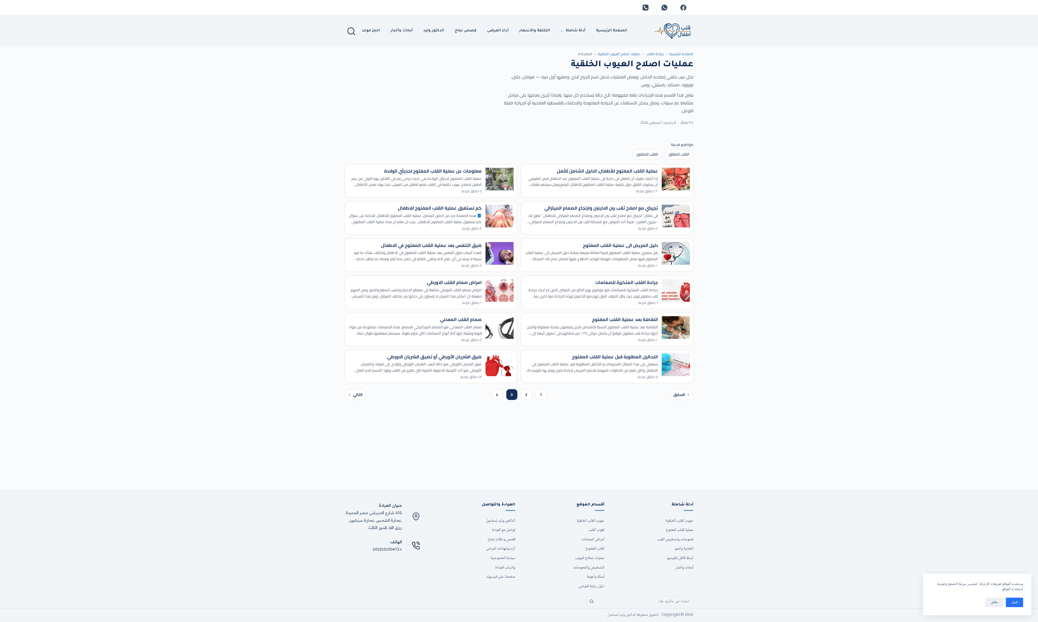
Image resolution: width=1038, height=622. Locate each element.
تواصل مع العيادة (503, 530)
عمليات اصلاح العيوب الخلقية (619, 54)
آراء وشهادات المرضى (500, 548)
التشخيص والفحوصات (588, 567)
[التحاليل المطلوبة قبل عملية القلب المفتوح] (676, 364)
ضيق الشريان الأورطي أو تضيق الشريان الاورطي (434, 357)
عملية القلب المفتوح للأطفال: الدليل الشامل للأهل (607, 171)
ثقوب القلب (596, 530)
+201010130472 (387, 549)
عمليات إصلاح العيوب (589, 558)
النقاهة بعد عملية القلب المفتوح (625, 319)
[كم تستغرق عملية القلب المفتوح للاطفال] (499, 216)
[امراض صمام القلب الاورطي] (499, 290)
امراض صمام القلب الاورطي (454, 282)
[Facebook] (683, 7)
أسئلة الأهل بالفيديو (680, 558)
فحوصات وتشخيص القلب (675, 539)
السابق (679, 394)
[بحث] (351, 31)
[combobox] (645, 601)
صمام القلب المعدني (461, 319)
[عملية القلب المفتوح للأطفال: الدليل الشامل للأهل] (676, 179)
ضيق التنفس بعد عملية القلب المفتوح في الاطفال (431, 245)
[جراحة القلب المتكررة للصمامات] (676, 290)
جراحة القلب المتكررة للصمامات (626, 282)
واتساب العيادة (505, 567)
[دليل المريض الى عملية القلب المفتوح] (676, 253)
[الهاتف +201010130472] (416, 545)
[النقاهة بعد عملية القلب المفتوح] (676, 327)
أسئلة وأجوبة (595, 577)
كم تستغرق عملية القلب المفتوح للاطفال (440, 208)
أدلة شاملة (575, 31)
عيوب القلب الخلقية (679, 521)
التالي (357, 394)
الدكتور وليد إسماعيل (500, 521)
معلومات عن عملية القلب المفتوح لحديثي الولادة (433, 171)
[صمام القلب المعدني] (499, 327)
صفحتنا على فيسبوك (501, 577)
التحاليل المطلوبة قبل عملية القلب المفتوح (615, 357)
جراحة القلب (655, 54)
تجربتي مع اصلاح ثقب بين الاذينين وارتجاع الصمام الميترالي (601, 208)
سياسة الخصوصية (503, 558)
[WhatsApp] (664, 7)
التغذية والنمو (684, 548)
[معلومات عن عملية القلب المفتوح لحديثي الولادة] (499, 179)
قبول (1014, 602)
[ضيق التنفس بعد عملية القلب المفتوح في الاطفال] (499, 253)
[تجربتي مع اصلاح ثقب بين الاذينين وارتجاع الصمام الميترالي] (676, 216)
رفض (994, 602)
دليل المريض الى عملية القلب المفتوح (620, 245)
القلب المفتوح (647, 154)
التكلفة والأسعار (534, 31)
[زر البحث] (591, 601)
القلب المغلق (678, 154)
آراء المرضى (498, 31)
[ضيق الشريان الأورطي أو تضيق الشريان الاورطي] (499, 364)
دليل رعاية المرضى (591, 586)
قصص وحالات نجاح (501, 539)
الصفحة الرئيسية (681, 54)
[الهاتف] (645, 7)
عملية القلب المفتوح (679, 530)
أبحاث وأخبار (402, 31)
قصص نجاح (466, 31)
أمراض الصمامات (592, 539)
